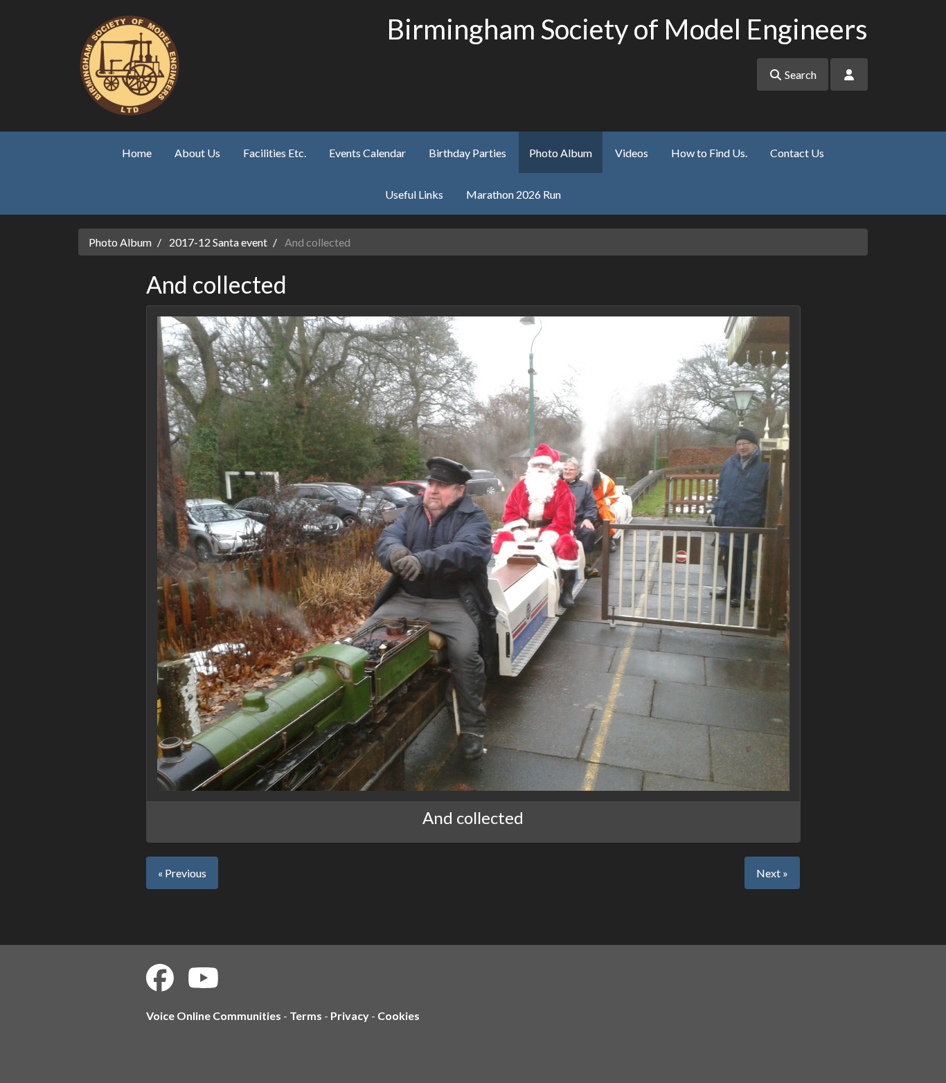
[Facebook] (160, 977)
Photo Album (560, 152)
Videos (631, 152)
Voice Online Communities (213, 1015)
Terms (305, 1015)
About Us (197, 152)
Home (137, 152)
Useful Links (414, 194)
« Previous (182, 872)
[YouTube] (203, 977)
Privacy (349, 1015)
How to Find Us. (709, 152)
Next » (772, 872)
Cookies (398, 1015)
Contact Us (797, 152)
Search (799, 74)
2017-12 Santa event (218, 242)
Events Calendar (367, 152)
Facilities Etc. (274, 152)
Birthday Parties (467, 152)
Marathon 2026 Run (513, 194)
